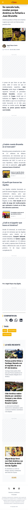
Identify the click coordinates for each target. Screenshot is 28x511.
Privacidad (14, 494)
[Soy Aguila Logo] (14, 2)
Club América (12, 330)
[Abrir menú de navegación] (2, 2)
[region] (14, 34)
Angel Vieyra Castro (12, 45)
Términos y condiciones (14, 492)
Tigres (5, 330)
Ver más (14, 477)
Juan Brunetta (7, 334)
